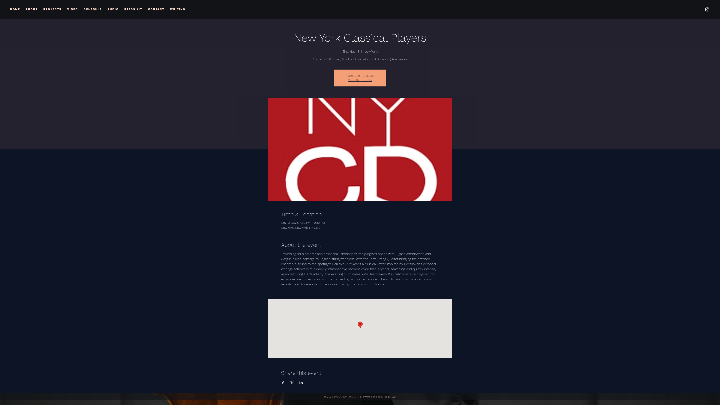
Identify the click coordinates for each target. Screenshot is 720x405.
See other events (360, 80)
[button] (52, 9)
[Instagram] (707, 9)
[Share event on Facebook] (283, 382)
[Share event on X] (292, 382)
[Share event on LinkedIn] (301, 382)
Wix (394, 396)
